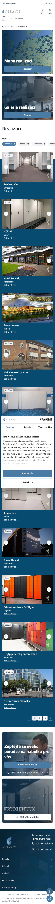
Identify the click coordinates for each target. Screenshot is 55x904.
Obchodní (36, 894)
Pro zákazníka (8, 880)
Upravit (26, 482)
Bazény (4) (24, 143)
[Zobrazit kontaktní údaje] (49, 898)
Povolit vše (27, 473)
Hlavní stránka (8, 26)
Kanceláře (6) (39, 143)
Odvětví (5, 866)
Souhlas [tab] (10, 427)
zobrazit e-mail (11, 3)
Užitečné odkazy (9, 887)
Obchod (5, 873)
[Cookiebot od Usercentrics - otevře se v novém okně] (40, 420)
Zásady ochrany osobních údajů (19, 894)
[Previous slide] (6, 308)
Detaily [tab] (27, 427)
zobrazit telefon (19, 772)
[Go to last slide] (6, 167)
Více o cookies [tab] (45, 427)
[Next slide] (49, 167)
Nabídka (5, 859)
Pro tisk (45, 894)
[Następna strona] (50, 718)
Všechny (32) (9, 143)
